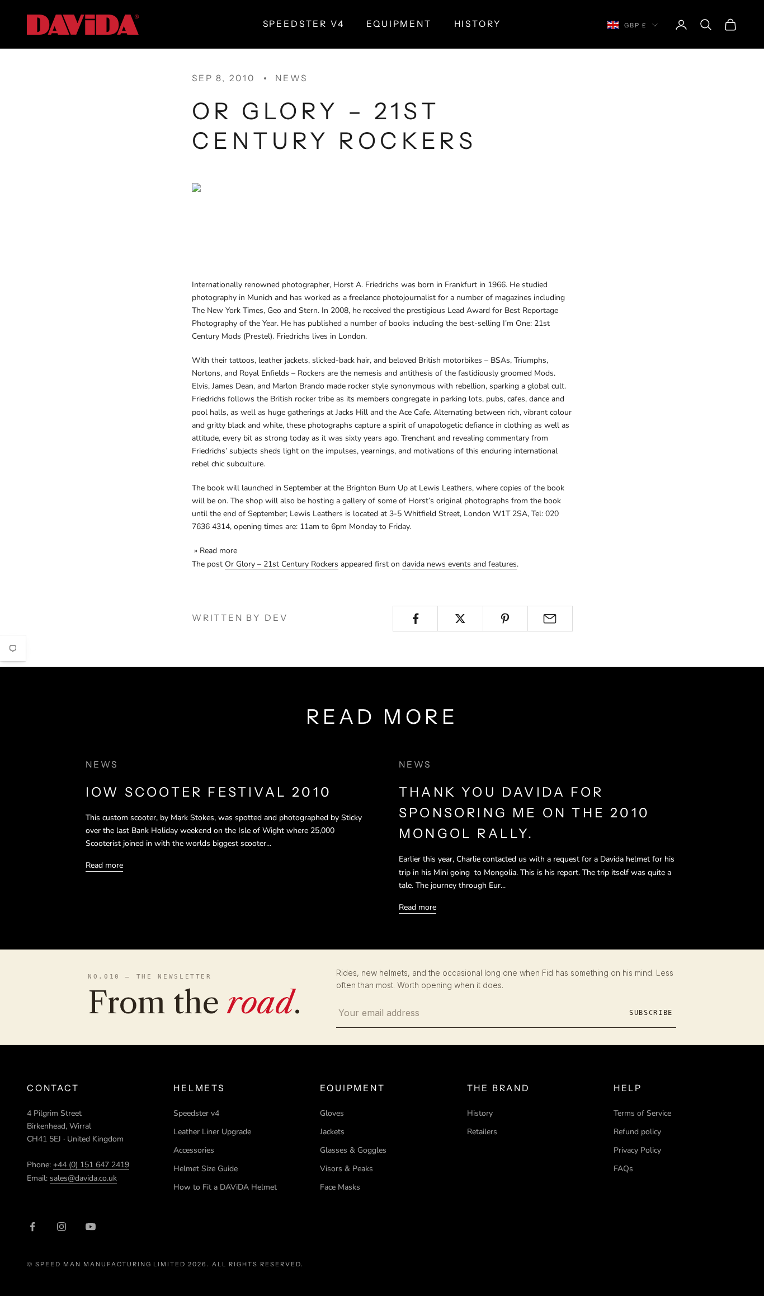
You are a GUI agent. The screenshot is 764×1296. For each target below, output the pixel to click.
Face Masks (340, 1187)
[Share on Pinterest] (505, 618)
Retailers (482, 1131)
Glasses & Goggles (353, 1150)
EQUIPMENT (398, 23)
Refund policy (637, 1131)
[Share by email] (550, 618)
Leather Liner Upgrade (212, 1131)
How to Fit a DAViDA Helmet (225, 1187)
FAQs (623, 1168)
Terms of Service (642, 1113)
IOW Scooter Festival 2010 (209, 792)
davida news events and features (459, 564)
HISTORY (478, 23)
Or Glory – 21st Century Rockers (281, 564)
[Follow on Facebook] (32, 1226)
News (291, 78)
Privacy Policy (637, 1150)
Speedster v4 (196, 1113)
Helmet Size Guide (205, 1168)
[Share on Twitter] (460, 618)
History (480, 1113)
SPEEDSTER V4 (304, 23)
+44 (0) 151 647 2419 (91, 1164)
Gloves (332, 1113)
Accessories (193, 1150)
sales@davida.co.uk (83, 1178)
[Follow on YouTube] (90, 1226)
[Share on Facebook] (415, 618)
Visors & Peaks (346, 1168)
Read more (104, 865)
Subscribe (651, 1013)
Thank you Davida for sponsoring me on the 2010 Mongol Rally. (524, 813)
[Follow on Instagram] (61, 1226)
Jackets (332, 1131)
